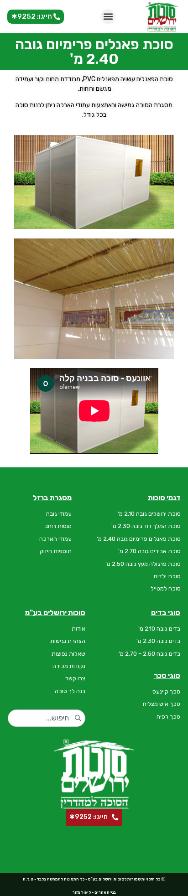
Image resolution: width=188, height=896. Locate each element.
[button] (107, 16)
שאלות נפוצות (68, 653)
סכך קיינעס (166, 691)
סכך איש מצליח (161, 703)
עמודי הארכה (55, 538)
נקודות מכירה (68, 666)
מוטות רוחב (58, 526)
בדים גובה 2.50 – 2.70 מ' (149, 653)
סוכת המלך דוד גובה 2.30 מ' (146, 526)
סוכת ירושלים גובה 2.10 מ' (149, 513)
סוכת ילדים (167, 576)
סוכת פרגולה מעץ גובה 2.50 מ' (143, 563)
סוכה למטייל (166, 588)
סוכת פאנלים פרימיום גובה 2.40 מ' (139, 538)
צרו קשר (75, 678)
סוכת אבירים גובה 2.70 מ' (149, 551)
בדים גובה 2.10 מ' (159, 628)
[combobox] (46, 718)
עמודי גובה (59, 513)
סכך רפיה (168, 716)
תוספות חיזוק (56, 551)
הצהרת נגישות (67, 640)
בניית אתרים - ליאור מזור (94, 892)
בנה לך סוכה (70, 691)
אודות (78, 628)
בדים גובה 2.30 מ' (158, 640)
